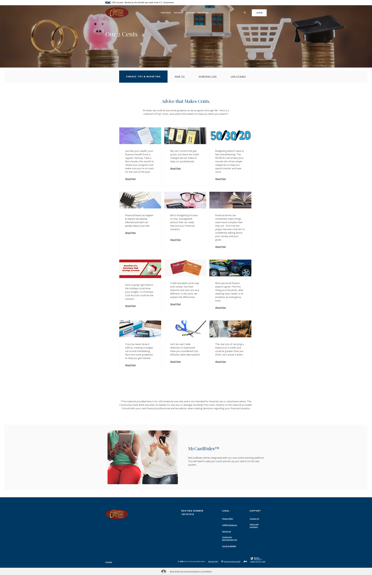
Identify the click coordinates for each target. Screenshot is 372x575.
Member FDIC (213, 561)
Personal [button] (166, 12)
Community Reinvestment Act (229, 538)
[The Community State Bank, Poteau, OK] (117, 12)
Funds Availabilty (229, 546)
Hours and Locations (254, 525)
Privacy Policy (227, 518)
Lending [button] (190, 12)
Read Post (130, 178)
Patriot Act (226, 531)
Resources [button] (203, 12)
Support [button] (255, 510)
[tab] (143, 76)
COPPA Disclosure (229, 525)
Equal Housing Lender (232, 561)
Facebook (108, 562)
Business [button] (178, 12)
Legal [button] (226, 510)
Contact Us (254, 518)
